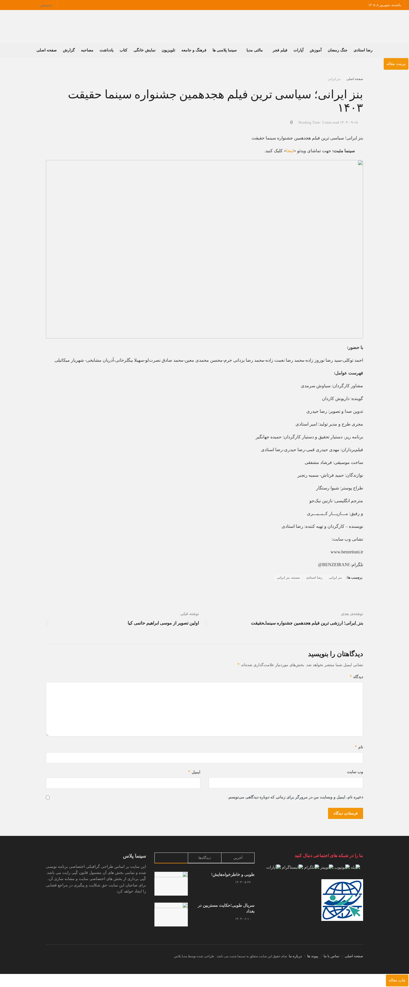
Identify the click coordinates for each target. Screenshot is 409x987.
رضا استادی (363, 50)
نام (358, 746)
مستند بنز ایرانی (288, 577)
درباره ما (295, 956)
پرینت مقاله (396, 64)
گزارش (69, 50)
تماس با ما (331, 956)
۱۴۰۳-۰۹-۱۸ (349, 122)
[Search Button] (54, 5)
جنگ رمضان (338, 50)
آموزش (316, 50)
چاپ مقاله (397, 980)
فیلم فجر (280, 50)
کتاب (123, 50)
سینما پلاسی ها (225, 50)
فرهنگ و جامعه (193, 50)
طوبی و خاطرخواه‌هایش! (233, 874)
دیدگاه (356, 676)
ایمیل (194, 771)
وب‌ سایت (355, 772)
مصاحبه (87, 50)
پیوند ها (312, 956)
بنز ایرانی (334, 79)
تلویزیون (168, 50)
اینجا (290, 150)
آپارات (299, 50)
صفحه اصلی (46, 50)
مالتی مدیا (255, 50)
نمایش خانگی (145, 50)
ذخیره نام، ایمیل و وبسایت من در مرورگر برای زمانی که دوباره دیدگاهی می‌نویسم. (295, 797)
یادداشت (107, 50)
